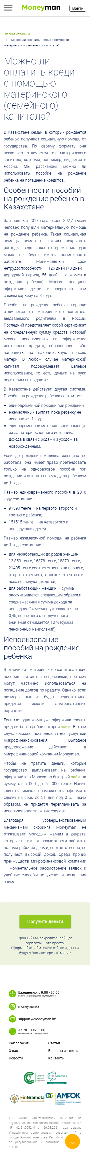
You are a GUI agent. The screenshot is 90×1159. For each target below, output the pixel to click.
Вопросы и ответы (63, 1050)
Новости (16, 1058)
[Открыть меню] (8, 8)
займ (65, 726)
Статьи (54, 1043)
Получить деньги (45, 921)
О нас (13, 1050)
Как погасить (19, 1043)
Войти (78, 8)
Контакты (56, 1058)
